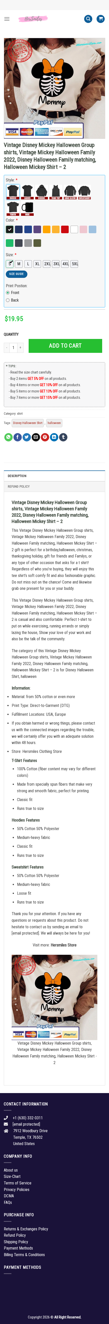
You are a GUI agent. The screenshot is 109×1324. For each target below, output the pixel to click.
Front (15, 292)
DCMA (9, 1196)
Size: (11, 254)
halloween (54, 423)
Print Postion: (16, 285)
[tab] (54, 475)
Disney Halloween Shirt (27, 423)
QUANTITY (12, 334)
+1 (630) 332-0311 (28, 1118)
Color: (12, 220)
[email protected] (25, 933)
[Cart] (101, 19)
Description (17, 476)
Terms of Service (17, 1183)
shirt (20, 413)
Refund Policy (19, 486)
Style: (11, 180)
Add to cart (65, 345)
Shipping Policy (16, 1241)
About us (11, 1170)
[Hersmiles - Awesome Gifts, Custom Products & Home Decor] (47, 19)
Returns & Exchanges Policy (26, 1229)
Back (15, 300)
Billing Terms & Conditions (24, 1254)
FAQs (8, 1202)
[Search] (88, 19)
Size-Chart (12, 1176)
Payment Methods (18, 1248)
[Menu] (7, 19)
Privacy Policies (16, 1189)
